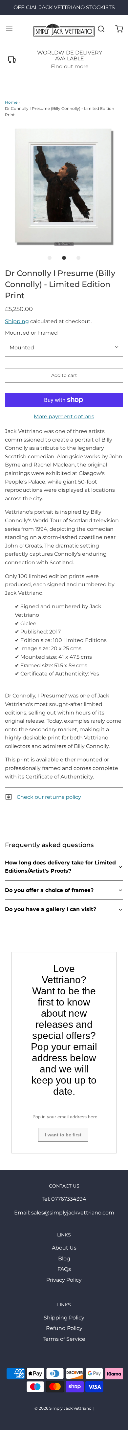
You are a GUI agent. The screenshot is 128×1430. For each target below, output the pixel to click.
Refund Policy (64, 1328)
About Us (64, 1248)
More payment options (64, 416)
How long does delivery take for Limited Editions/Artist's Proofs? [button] (60, 867)
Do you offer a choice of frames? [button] (49, 890)
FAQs (64, 1269)
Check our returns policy (48, 797)
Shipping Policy (64, 1318)
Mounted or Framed (31, 333)
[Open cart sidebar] (119, 29)
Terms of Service (64, 1339)
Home (11, 102)
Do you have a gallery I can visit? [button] (50, 909)
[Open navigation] (9, 29)
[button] (64, 187)
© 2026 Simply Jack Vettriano (63, 1408)
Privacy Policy (64, 1280)
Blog (64, 1258)
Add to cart (64, 375)
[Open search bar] (101, 29)
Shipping (17, 321)
